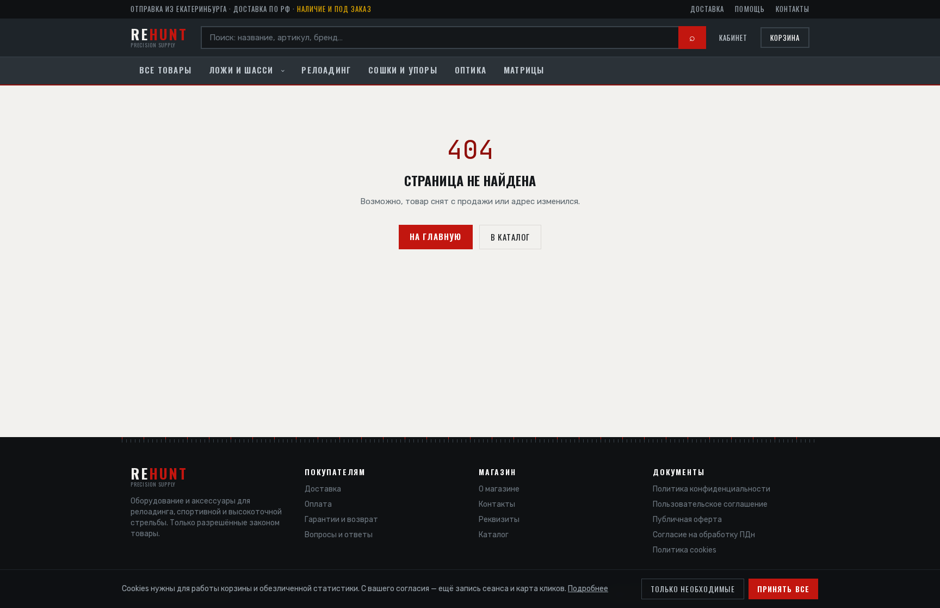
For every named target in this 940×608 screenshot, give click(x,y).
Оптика (470, 70)
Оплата (318, 504)
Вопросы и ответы (339, 534)
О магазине (499, 489)
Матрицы (524, 70)
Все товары (165, 70)
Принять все (783, 588)
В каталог (510, 237)
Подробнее (588, 588)
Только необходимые (693, 588)
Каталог (494, 534)
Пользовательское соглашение (710, 504)
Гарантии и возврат (341, 519)
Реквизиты (499, 519)
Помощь (749, 9)
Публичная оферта (687, 519)
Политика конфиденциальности (711, 489)
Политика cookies (684, 550)
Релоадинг (326, 70)
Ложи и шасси (241, 70)
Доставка (707, 9)
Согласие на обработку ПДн (704, 534)
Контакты (792, 9)
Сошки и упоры (402, 70)
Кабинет (733, 38)
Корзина (785, 37)
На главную (436, 236)
